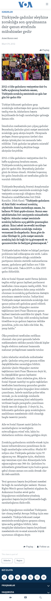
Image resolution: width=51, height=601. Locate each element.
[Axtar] (40, 597)
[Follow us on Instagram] (11, 577)
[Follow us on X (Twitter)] (24, 577)
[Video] (10, 597)
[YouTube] (25, 597)
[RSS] (30, 577)
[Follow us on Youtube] (17, 577)
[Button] (44, 50)
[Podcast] (37, 577)
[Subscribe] (43, 577)
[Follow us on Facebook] (4, 577)
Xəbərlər (7, 12)
